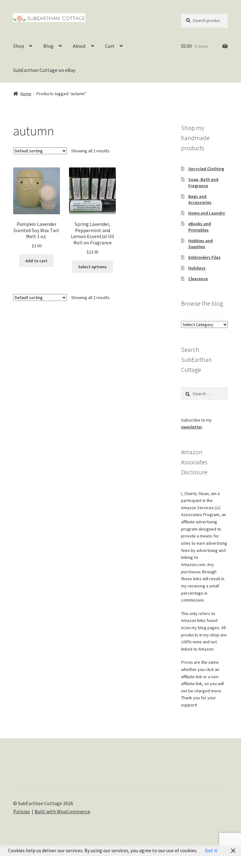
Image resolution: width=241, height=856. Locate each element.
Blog (48, 46)
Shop (18, 46)
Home (25, 93)
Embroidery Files (204, 257)
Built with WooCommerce (62, 811)
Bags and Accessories (200, 199)
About (79, 46)
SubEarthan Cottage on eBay (44, 70)
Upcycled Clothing (206, 169)
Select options (92, 267)
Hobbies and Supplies (200, 244)
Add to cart (36, 261)
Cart (110, 46)
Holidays (197, 268)
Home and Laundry (206, 213)
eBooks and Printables (199, 227)
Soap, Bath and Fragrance (203, 182)
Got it (211, 850)
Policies (21, 811)
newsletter (191, 427)
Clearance (198, 278)
